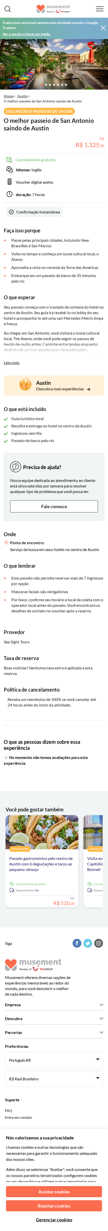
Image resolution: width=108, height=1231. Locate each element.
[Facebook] (76, 943)
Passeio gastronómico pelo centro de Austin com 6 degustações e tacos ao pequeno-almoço (41, 864)
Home (8, 96)
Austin (22, 96)
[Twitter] (87, 943)
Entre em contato (18, 1117)
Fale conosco (54, 506)
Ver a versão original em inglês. (26, 34)
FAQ (8, 1110)
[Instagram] (98, 943)
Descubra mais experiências (60, 388)
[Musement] (53, 9)
